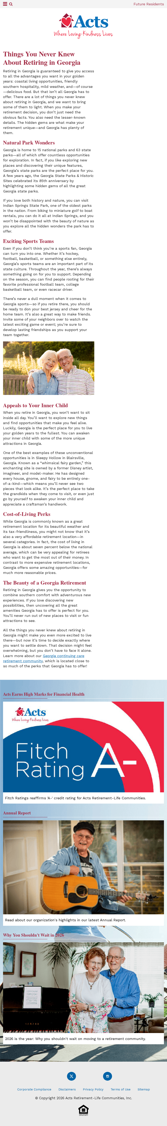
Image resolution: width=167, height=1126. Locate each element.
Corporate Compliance (34, 1089)
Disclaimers (67, 1089)
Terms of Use (121, 1089)
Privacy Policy (93, 1089)
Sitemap (144, 1089)
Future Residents (149, 4)
